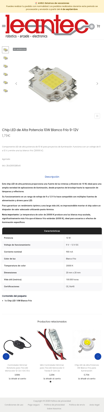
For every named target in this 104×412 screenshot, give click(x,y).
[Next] (97, 83)
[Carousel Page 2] (53, 381)
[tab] (52, 177)
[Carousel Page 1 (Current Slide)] (50, 381)
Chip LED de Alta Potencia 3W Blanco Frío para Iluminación (87, 368)
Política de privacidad (61, 401)
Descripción (52, 176)
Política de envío (77, 404)
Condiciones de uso (14, 404)
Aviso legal (94, 404)
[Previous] (16, 83)
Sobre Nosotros (54, 408)
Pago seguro (34, 404)
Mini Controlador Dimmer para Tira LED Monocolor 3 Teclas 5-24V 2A (52, 368)
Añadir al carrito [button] (18, 378)
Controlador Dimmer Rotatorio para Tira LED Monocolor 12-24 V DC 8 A (17, 368)
